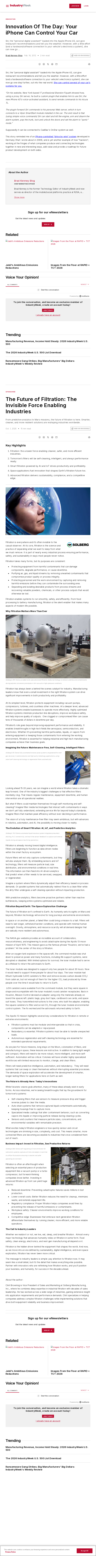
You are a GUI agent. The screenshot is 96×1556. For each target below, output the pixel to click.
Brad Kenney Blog (14, 55)
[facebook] (39, 64)
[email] (56, 64)
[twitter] (48, 64)
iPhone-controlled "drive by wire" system (55, 136)
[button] (7, 6)
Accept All (84, 1551)
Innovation (10, 19)
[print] (89, 64)
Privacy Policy (10, 1552)
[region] (48, 290)
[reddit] (52, 64)
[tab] (12, 284)
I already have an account (48, 315)
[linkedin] (44, 64)
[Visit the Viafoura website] (84, 296)
